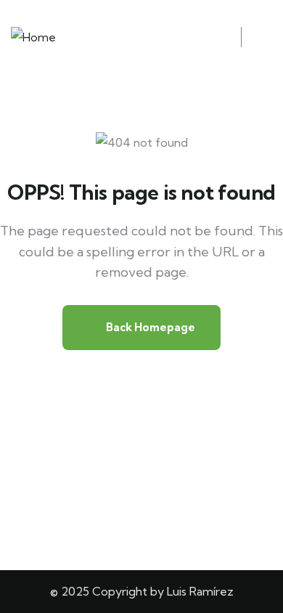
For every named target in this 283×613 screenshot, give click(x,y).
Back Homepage (149, 327)
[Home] (33, 37)
